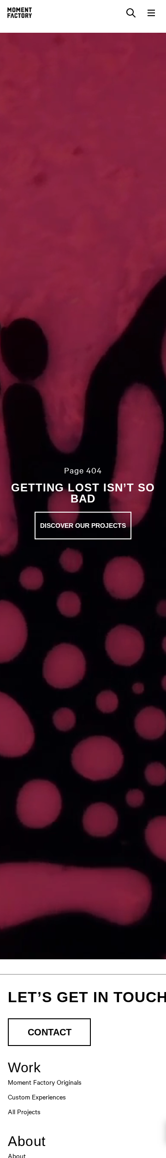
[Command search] (131, 13)
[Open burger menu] (151, 13)
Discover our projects (83, 525)
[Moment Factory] (19, 12)
